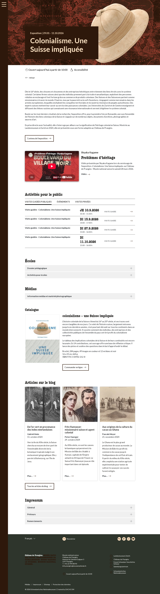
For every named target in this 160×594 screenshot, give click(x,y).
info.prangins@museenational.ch (74, 566)
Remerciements (34, 521)
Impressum (37, 584)
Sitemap (47, 584)
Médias (27, 584)
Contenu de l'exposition (37, 138)
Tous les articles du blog (37, 486)
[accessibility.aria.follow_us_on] (119, 539)
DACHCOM (69, 589)
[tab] (80, 268)
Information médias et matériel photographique (49, 296)
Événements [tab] (63, 202)
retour (32, 77)
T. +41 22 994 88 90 (69, 564)
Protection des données (62, 584)
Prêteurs (31, 514)
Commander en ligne (74, 367)
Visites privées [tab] (82, 202)
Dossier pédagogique (37, 268)
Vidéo (84, 174)
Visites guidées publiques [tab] (38, 202)
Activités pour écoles (37, 275)
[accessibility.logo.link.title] (40, 559)
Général (31, 507)
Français (28, 538)
